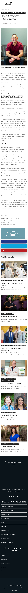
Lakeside (3, 526)
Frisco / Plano (5, 518)
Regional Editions (7, 587)
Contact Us (22, 587)
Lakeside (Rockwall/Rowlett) (15, 280)
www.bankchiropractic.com (8, 224)
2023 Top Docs (6, 9)
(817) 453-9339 (5, 222)
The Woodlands (5, 571)
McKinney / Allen (5, 530)
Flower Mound (12, 378)
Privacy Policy (14, 590)
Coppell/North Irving (14, 443)
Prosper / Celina (5, 538)
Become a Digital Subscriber (14, 585)
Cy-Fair (3, 555)
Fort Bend (11, 313)
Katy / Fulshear (5, 563)
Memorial (3, 567)
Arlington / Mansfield (7, 506)
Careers (16, 587)
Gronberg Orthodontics (9, 415)
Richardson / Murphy (7, 542)
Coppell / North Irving (7, 510)
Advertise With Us (14, 583)
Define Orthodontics (8, 447)
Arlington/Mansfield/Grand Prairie (17, 12)
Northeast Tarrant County (8, 380)
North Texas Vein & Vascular (11, 384)
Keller (3, 522)
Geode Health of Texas (9, 317)
